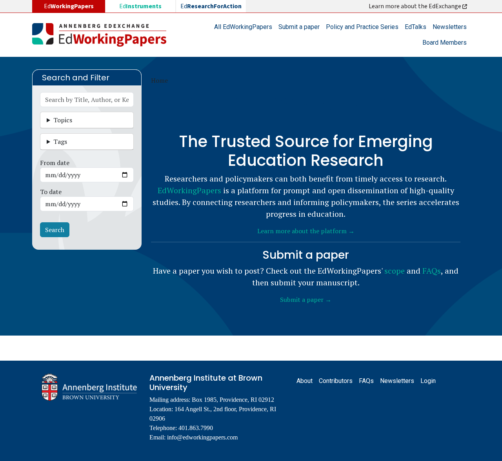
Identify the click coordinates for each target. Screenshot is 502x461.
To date (51, 191)
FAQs (431, 270)
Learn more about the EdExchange (415, 6)
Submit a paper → (305, 299)
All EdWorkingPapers (243, 27)
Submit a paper (299, 27)
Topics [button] (62, 120)
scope (394, 270)
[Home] (102, 35)
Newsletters (450, 27)
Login (428, 381)
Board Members (444, 42)
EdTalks (415, 27)
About (304, 381)
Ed (140, 6)
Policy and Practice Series (362, 27)
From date (54, 162)
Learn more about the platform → (306, 231)
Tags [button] (60, 141)
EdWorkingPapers (189, 190)
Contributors (336, 381)
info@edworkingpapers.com (202, 437)
